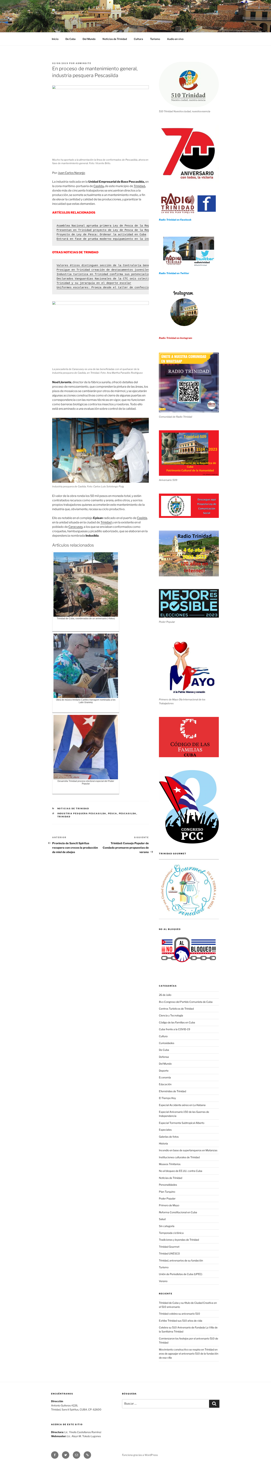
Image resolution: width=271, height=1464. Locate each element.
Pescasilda (127, 813)
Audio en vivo (175, 38)
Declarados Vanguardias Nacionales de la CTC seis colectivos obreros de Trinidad (122, 278)
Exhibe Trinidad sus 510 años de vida (180, 1320)
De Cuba (70, 38)
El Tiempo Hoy (167, 1098)
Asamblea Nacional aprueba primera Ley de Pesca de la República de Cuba (115, 225)
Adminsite (83, 63)
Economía (165, 1077)
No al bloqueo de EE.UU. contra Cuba (180, 1170)
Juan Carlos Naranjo (71, 173)
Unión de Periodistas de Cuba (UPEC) (180, 1274)
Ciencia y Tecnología (171, 1015)
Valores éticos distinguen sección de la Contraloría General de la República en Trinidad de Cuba (135, 265)
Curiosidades (166, 1043)
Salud (162, 1219)
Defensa (164, 1056)
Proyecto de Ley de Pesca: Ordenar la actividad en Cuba (101, 234)
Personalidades (168, 1184)
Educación (165, 1084)
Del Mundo (89, 38)
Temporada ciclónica (171, 1232)
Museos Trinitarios (169, 1164)
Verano (163, 1281)
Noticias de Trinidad (115, 38)
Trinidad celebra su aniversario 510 (179, 1313)
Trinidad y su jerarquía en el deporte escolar (94, 283)
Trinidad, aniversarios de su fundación (181, 1260)
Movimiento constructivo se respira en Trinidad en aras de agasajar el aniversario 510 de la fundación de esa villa (188, 1353)
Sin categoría (166, 1226)
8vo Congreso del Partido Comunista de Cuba (186, 1001)
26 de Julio (165, 994)
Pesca (112, 813)
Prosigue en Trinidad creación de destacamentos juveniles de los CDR (112, 270)
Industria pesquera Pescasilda (81, 813)
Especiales (165, 1129)
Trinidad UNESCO (169, 1253)
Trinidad (139, 186)
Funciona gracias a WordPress (140, 1454)
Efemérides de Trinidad (172, 1091)
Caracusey (75, 527)
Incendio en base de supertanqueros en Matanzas (188, 1150)
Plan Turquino (167, 1191)
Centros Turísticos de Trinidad (176, 1008)
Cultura (138, 38)
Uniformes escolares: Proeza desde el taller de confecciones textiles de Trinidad (123, 287)
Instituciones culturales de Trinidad (179, 1157)
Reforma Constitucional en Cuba (178, 1212)
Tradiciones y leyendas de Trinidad (179, 1239)
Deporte (163, 1070)
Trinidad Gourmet (169, 1246)
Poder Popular (167, 1198)
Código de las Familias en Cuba (177, 1022)
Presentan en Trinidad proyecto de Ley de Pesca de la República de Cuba (115, 230)
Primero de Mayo (169, 1205)
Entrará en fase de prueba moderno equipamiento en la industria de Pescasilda (120, 239)
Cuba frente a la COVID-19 (174, 1029)
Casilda (98, 186)
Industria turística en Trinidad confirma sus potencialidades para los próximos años (125, 274)
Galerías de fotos (169, 1136)
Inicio (55, 38)
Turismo (155, 38)
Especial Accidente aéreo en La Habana (182, 1105)
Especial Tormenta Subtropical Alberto (181, 1122)
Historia (163, 1143)
